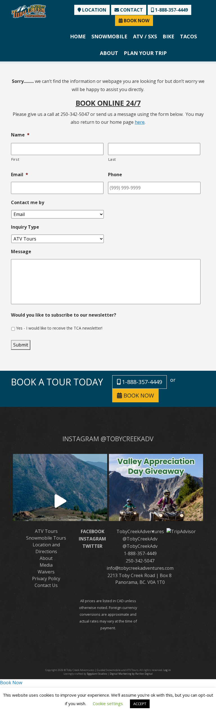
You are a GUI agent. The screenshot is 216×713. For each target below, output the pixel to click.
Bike (168, 36)
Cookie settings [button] (108, 703)
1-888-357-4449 (171, 10)
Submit (20, 345)
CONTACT (131, 10)
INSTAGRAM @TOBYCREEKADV (108, 438)
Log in (167, 670)
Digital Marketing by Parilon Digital (131, 674)
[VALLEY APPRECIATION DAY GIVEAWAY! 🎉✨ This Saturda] (156, 501)
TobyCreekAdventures (140, 531)
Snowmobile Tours (46, 538)
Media (46, 565)
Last (112, 159)
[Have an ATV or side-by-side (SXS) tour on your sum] (60, 501)
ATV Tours (46, 531)
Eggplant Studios (97, 674)
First (15, 159)
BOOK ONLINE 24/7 (108, 103)
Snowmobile (109, 36)
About (109, 53)
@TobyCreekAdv (140, 539)
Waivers (46, 572)
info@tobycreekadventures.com (140, 568)
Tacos (188, 36)
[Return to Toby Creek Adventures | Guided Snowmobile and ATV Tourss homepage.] (28, 10)
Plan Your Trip (145, 53)
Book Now (11, 682)
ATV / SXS (145, 36)
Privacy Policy (46, 578)
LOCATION (93, 10)
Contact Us (46, 585)
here (140, 122)
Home (78, 36)
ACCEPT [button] (139, 703)
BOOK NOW (136, 20)
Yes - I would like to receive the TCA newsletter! (59, 328)
